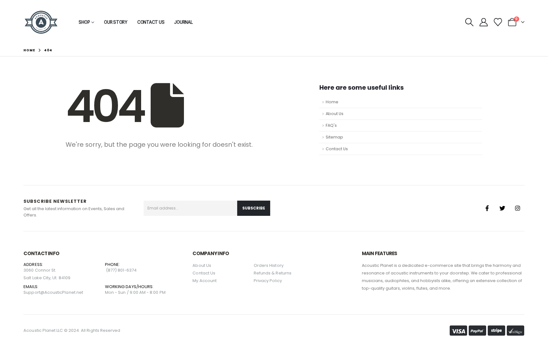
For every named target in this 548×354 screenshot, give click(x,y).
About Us (334, 113)
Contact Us (151, 22)
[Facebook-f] (487, 208)
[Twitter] (502, 208)
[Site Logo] (41, 22)
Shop (84, 22)
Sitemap (334, 137)
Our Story (115, 22)
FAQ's (331, 125)
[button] (469, 22)
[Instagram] (517, 208)
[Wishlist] (498, 22)
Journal (183, 22)
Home (332, 102)
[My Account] (483, 22)
